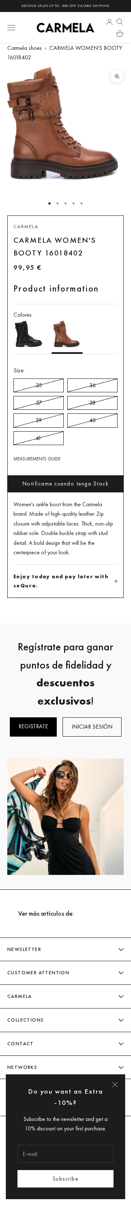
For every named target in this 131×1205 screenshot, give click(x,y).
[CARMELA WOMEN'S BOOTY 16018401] (28, 337)
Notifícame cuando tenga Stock (66, 483)
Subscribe (66, 1178)
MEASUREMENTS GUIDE (36, 459)
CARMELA (25, 226)
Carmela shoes (24, 48)
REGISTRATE (33, 726)
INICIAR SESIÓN (92, 726)
